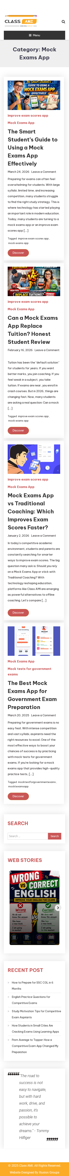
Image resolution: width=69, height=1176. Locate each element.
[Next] (58, 908)
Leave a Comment (43, 172)
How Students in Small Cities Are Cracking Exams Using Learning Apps (35, 1028)
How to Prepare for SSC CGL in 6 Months (32, 985)
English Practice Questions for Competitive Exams (31, 1000)
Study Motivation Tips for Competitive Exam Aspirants (36, 1014)
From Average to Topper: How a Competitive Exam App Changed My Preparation (35, 1046)
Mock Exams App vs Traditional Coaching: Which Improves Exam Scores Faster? (31, 511)
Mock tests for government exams (29, 671)
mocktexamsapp (18, 786)
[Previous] (11, 908)
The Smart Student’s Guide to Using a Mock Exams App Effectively (33, 147)
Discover (18, 252)
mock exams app (18, 243)
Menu (36, 35)
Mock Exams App (21, 123)
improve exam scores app (28, 115)
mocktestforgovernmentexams (37, 781)
